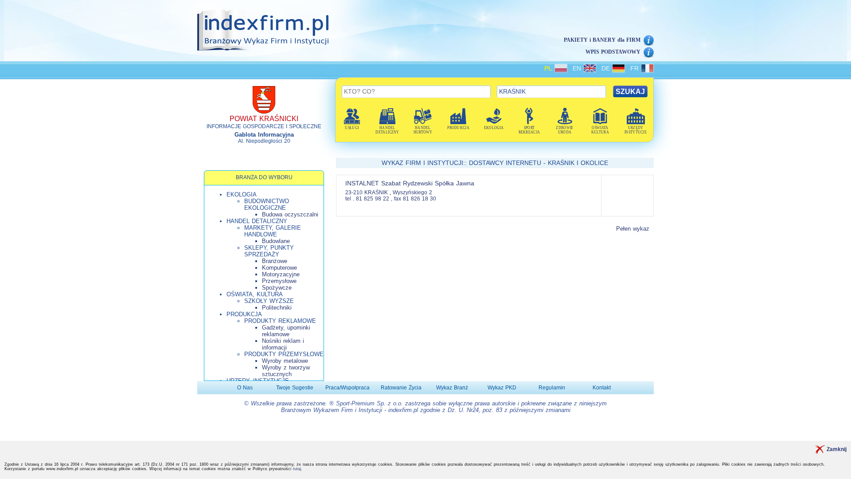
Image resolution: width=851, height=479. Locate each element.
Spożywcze (277, 287)
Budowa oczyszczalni (290, 214)
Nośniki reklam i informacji (283, 344)
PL (549, 68)
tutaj (297, 469)
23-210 (354, 192)
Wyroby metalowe (285, 360)
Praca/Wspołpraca (347, 388)
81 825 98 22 (372, 199)
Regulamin (552, 388)
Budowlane (276, 241)
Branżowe (274, 261)
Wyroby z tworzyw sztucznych (286, 370)
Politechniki (277, 307)
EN (578, 68)
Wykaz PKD (502, 388)
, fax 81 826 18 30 (413, 199)
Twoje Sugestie (294, 388)
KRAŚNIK (377, 192)
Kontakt (602, 388)
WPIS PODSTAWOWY (613, 52)
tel (348, 199)
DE (606, 68)
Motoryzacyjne (281, 274)
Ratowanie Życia (401, 388)
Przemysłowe (279, 281)
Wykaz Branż (452, 388)
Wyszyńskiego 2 (412, 192)
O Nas (245, 388)
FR (635, 68)
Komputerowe (279, 267)
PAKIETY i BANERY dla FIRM (602, 40)
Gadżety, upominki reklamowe (286, 331)
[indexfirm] (262, 30)
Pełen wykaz (632, 228)
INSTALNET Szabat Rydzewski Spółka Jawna (409, 183)
